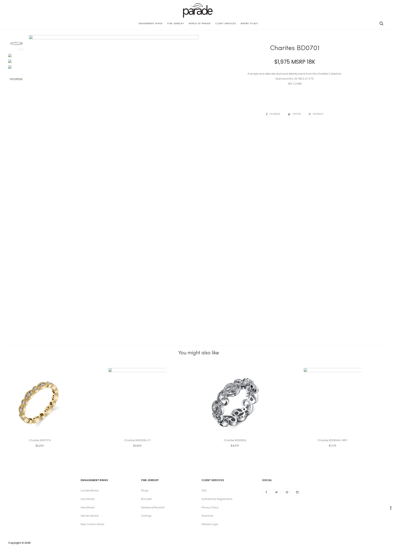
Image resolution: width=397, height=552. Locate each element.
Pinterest (318, 114)
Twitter (297, 114)
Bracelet (146, 499)
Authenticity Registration (217, 499)
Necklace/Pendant (153, 507)
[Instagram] (297, 492)
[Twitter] (277, 492)
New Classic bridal (92, 524)
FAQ (204, 490)
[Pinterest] (287, 492)
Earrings (146, 515)
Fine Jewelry (175, 24)
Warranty (207, 515)
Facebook (275, 114)
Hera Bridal (87, 507)
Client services (225, 24)
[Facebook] (266, 492)
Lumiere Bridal (89, 490)
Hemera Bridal (90, 515)
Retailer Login (210, 524)
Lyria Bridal (87, 499)
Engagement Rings (151, 24)
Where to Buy (249, 24)
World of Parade (200, 24)
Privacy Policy (210, 507)
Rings (144, 490)
